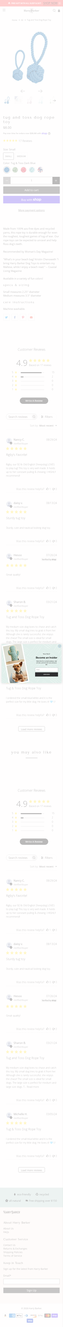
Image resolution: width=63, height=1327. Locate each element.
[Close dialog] (59, 646)
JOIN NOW (46, 674)
